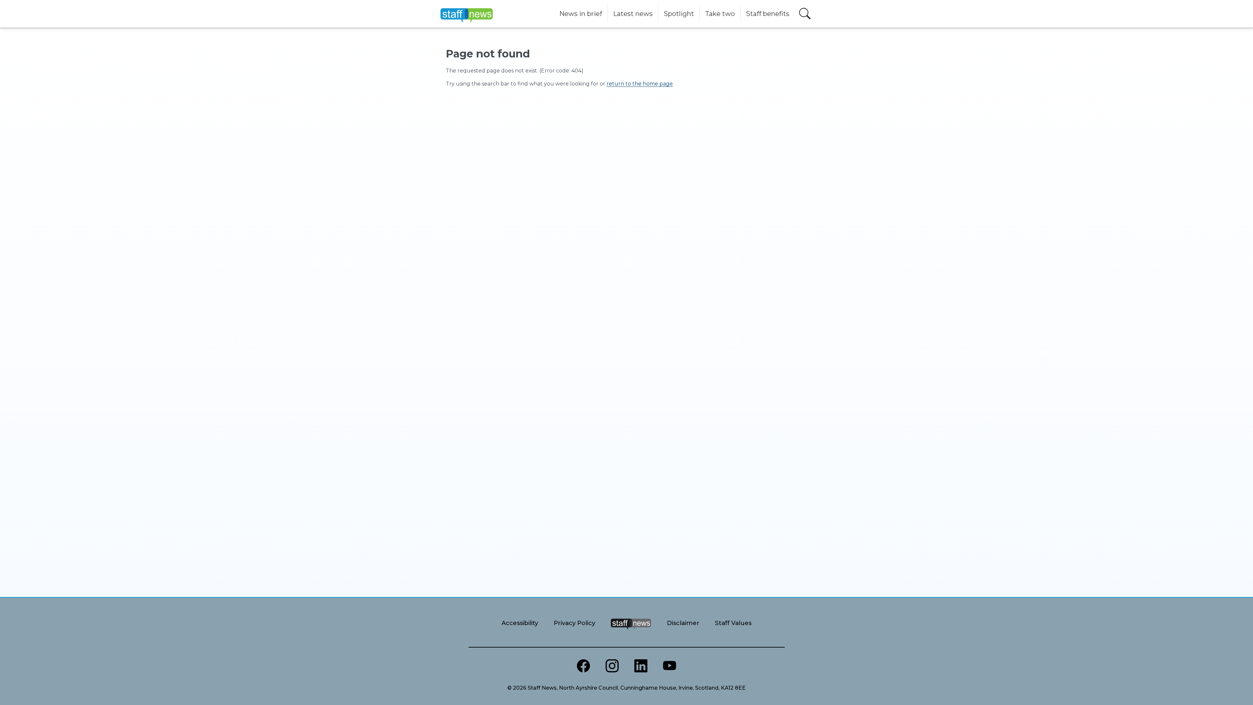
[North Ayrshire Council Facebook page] (583, 665)
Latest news (633, 14)
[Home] (467, 13)
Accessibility (520, 623)
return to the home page (640, 84)
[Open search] (804, 13)
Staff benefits (767, 14)
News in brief (580, 14)
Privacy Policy (574, 623)
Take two (720, 14)
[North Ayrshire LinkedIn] (640, 665)
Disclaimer (683, 623)
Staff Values (733, 623)
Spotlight (679, 14)
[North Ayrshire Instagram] (612, 665)
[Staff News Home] (631, 632)
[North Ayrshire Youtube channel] (669, 665)
